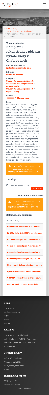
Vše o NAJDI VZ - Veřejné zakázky (17, 335)
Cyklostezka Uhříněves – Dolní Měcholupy (24, 271)
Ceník (6, 320)
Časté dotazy (9, 347)
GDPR (6, 316)
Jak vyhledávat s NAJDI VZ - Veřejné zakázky (21, 339)
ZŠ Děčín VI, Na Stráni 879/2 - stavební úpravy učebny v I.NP (24, 233)
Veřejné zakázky (10, 29)
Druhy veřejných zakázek (14, 366)
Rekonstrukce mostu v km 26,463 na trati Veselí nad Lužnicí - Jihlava (24, 227)
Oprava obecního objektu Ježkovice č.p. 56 (24, 246)
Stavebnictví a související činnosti (20, 31)
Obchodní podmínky (12, 312)
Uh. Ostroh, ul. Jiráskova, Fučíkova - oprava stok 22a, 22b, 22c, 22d (24, 265)
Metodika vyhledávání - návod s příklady (19, 343)
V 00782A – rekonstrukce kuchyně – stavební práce (24, 278)
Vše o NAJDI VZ (10, 308)
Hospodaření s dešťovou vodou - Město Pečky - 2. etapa (24, 252)
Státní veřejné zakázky (13, 358)
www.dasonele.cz (24, 389)
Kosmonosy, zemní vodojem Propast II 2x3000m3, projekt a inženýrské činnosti (24, 259)
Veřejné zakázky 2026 (12, 362)
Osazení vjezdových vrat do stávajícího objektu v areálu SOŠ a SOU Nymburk (24, 239)
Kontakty (8, 323)
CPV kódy (8, 370)
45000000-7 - (17, 98)
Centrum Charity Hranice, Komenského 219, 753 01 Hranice (24, 284)
